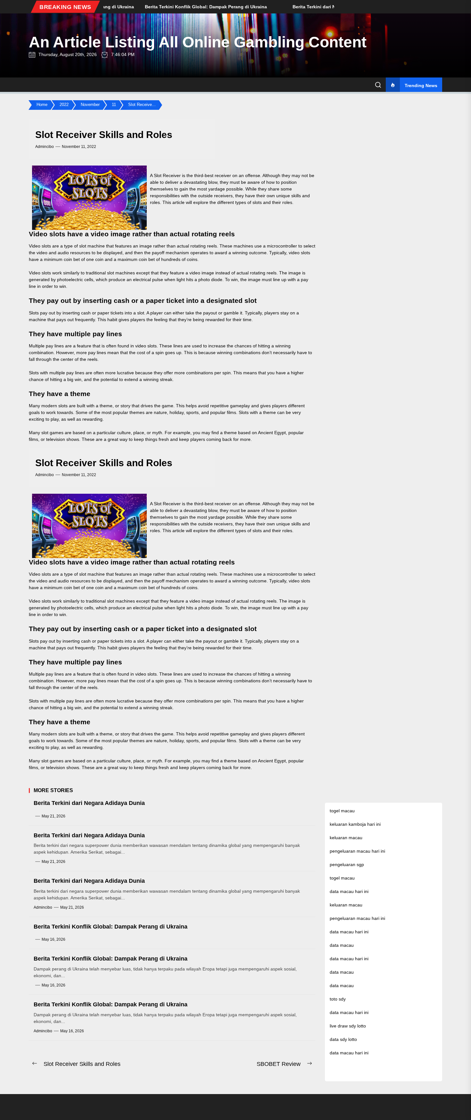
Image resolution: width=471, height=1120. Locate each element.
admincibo (44, 146)
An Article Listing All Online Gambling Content (198, 42)
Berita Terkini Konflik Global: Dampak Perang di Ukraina (110, 926)
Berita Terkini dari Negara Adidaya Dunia (89, 803)
